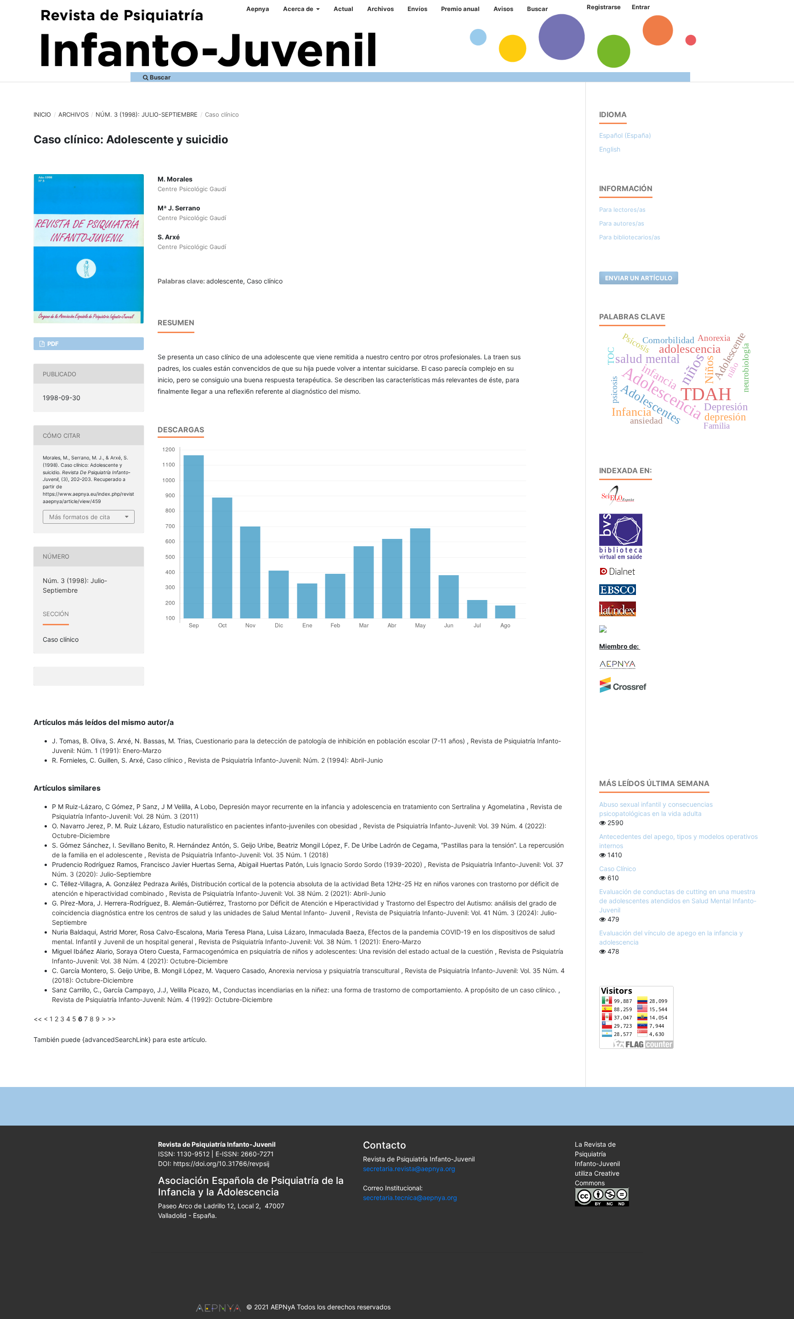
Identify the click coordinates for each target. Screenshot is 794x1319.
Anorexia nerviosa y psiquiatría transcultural (334, 970)
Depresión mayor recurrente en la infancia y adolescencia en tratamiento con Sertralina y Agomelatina (373, 806)
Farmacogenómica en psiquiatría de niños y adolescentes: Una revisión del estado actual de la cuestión (339, 951)
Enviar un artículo (638, 278)
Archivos (380, 8)
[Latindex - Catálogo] (617, 608)
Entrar (641, 7)
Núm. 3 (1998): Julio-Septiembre (147, 114)
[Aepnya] (617, 664)
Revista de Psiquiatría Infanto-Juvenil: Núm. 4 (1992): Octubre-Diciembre (162, 999)
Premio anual (460, 8)
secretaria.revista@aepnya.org (409, 1168)
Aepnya (257, 8)
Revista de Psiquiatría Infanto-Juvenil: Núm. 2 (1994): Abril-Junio (285, 760)
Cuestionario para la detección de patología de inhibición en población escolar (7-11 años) (331, 741)
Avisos (503, 8)
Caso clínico (165, 760)
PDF (52, 343)
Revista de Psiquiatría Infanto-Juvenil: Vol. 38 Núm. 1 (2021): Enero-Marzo (309, 941)
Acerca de (299, 8)
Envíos (417, 8)
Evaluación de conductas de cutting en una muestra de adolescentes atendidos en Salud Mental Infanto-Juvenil (677, 901)
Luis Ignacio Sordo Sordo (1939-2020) (365, 864)
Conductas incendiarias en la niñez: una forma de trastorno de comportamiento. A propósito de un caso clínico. (390, 990)
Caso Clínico (617, 868)
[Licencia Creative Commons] (602, 1196)
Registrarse (604, 7)
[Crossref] (623, 684)
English (609, 149)
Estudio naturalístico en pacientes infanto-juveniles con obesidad (261, 826)
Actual (343, 8)
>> (112, 1019)
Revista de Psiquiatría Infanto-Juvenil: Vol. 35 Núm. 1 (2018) (238, 855)
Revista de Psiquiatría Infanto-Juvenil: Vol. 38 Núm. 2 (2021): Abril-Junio (277, 893)
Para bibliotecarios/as (629, 237)
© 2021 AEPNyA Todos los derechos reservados (318, 1307)
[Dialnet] (617, 571)
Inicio (42, 114)
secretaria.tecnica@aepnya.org (410, 1197)
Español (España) (625, 135)
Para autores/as (621, 223)
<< (38, 1019)
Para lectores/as (622, 209)
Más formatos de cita (79, 517)
